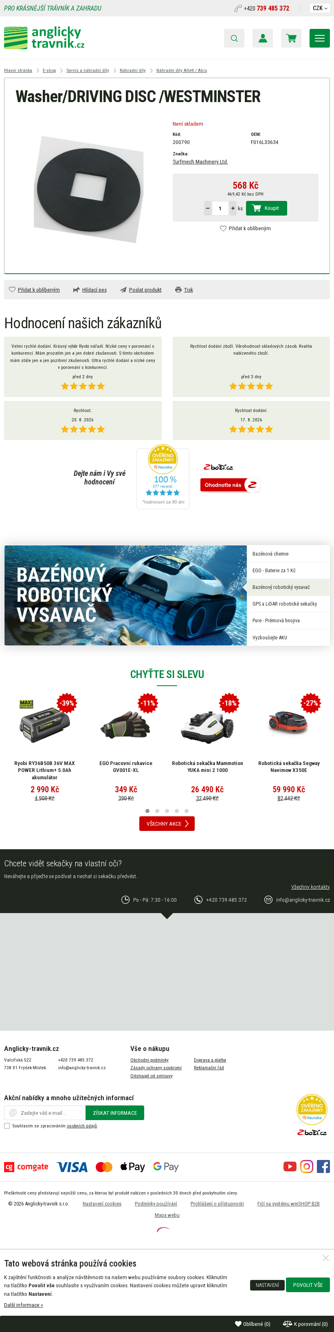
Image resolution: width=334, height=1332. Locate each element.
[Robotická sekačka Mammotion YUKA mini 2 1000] (207, 725)
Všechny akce (164, 823)
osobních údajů (82, 1126)
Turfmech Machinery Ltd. (200, 161)
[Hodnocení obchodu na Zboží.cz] (230, 485)
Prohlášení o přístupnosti (217, 1204)
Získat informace (115, 1113)
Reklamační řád (209, 1067)
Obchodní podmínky (149, 1060)
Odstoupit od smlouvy (151, 1076)
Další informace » (23, 1304)
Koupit (272, 208)
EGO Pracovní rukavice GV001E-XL (125, 767)
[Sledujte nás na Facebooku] (323, 1171)
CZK (318, 8)
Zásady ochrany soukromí (156, 1067)
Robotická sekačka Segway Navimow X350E (289, 767)
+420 (266, 8)
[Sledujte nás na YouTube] (290, 1171)
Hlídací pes (94, 289)
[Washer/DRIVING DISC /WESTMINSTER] (88, 189)
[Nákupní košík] (291, 38)
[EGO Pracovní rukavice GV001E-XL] (125, 725)
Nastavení (267, 1285)
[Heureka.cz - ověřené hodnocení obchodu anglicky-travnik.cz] (162, 477)
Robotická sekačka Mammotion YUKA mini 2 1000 (207, 767)
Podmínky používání (156, 1204)
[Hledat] (234, 38)
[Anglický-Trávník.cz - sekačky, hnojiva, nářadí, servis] (44, 47)
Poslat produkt (145, 289)
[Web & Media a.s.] (163, 1230)
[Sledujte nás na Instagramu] (306, 1171)
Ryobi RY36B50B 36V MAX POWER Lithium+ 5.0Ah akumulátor (44, 770)
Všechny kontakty (310, 886)
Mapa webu (167, 1215)
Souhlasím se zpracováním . (55, 1126)
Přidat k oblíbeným (250, 228)
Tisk (188, 289)
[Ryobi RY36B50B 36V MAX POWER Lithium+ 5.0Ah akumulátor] (44, 725)
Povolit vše (308, 1285)
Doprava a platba (210, 1060)
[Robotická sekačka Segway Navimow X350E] (288, 725)
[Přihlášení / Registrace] (263, 38)
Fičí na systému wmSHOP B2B (288, 1204)
